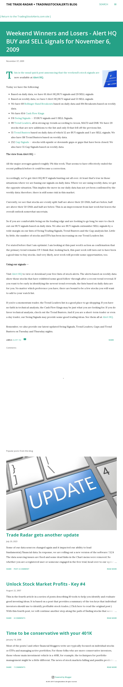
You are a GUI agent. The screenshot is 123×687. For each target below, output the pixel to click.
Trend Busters (22, 132)
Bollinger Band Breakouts (38, 103)
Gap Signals (22, 142)
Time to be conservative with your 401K (49, 633)
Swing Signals (23, 118)
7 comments (19, 667)
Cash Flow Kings (35, 113)
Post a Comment (21, 569)
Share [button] (111, 340)
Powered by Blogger (62, 677)
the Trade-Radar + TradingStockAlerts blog (41, 4)
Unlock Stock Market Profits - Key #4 (45, 584)
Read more (112, 569)
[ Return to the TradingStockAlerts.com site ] (25, 16)
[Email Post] (24, 340)
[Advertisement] (61, 429)
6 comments (19, 618)
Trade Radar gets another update (42, 535)
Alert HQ (38, 77)
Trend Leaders (22, 122)
